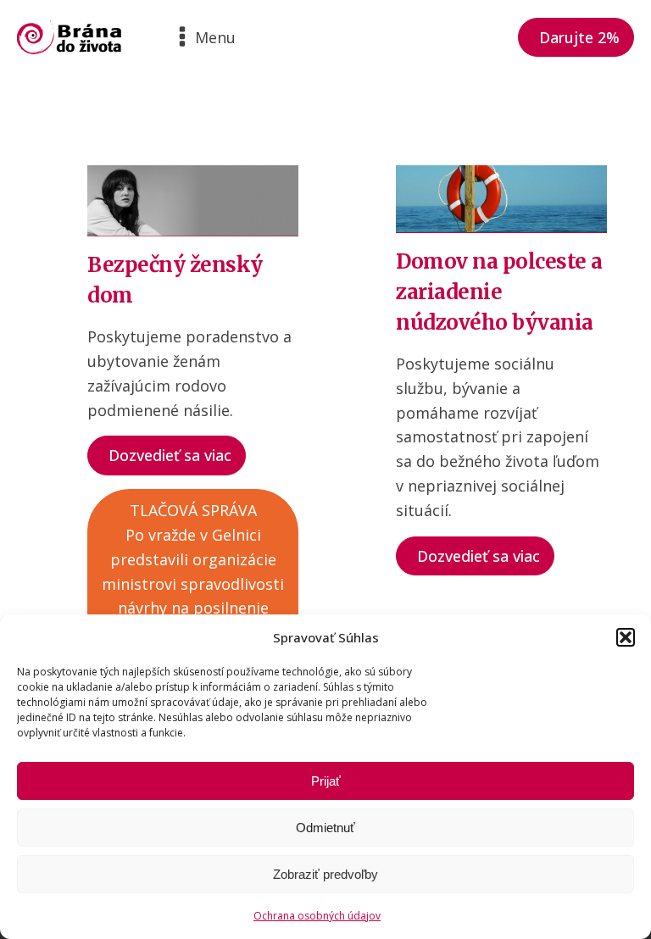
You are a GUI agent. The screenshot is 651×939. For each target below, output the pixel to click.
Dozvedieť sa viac (169, 455)
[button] (625, 637)
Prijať (326, 781)
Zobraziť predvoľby (325, 874)
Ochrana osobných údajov (317, 915)
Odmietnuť (325, 827)
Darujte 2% (579, 37)
